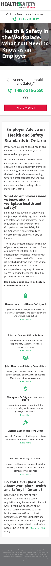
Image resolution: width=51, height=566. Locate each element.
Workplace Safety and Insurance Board (25, 398)
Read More (25, 319)
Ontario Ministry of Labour (25, 458)
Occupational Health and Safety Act (25, 304)
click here (27, 560)
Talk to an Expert (25, 107)
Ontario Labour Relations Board (25, 430)
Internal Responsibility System (25, 335)
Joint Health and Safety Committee (25, 366)
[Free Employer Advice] (18, 5)
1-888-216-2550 (29, 18)
